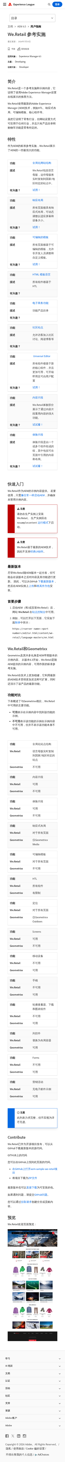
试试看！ (37, 424)
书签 (13, 49)
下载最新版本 (46, 581)
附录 (17, 622)
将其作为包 (43, 586)
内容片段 (37, 397)
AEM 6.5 (21, 26)
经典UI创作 (36, 551)
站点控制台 (39, 612)
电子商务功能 (40, 303)
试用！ (36, 190)
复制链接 (25, 49)
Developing (20, 61)
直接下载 (31, 1187)
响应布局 (37, 200)
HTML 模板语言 (41, 274)
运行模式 (43, 522)
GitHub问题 (40, 1194)
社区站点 (37, 327)
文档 (10, 26)
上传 (31, 586)
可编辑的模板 (40, 237)
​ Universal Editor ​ (41, 356)
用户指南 (35, 26)
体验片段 (37, 434)
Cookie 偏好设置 (35, 1448)
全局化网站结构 (41, 163)
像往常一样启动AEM (33, 495)
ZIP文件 (32, 1178)
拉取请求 (26, 1201)
